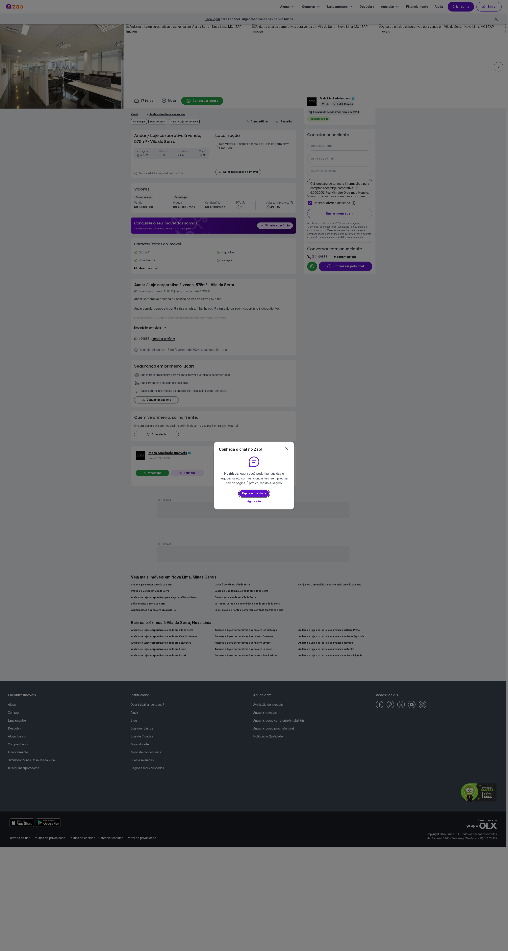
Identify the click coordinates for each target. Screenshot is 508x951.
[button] (287, 449)
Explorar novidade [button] (254, 493)
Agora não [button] (254, 501)
